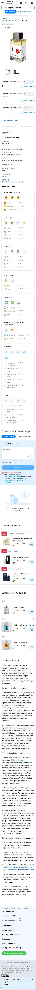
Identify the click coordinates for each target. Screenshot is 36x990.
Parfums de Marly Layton (21, 574)
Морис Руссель (18, 760)
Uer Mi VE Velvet (18, 607)
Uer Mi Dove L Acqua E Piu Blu (23, 625)
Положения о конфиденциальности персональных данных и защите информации (15, 480)
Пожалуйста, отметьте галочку (11, 472)
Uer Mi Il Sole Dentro (19, 643)
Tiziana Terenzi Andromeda (22, 539)
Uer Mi (25, 678)
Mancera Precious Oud (20, 557)
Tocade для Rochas (26, 870)
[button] (3, 72)
